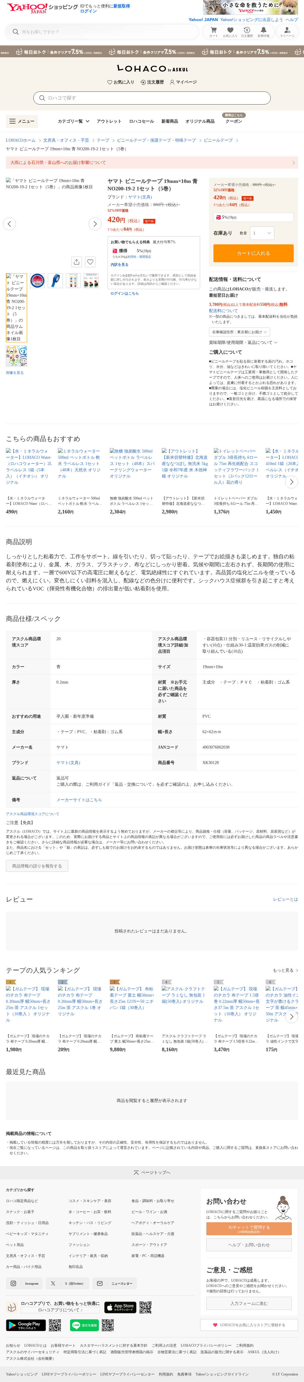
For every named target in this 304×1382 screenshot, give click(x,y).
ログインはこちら (124, 293)
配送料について (223, 311)
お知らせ (13, 1345)
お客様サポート (63, 1345)
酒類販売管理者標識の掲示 (131, 1352)
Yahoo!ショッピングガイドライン (222, 1374)
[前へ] (9, 223)
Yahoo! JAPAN (203, 19)
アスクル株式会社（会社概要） (31, 1358)
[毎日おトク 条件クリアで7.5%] (152, 51)
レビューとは (285, 899)
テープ (103, 140)
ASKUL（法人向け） (264, 1352)
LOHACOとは (35, 1345)
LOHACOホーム (21, 140)
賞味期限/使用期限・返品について (241, 342)
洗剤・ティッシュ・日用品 (27, 1223)
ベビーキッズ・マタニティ (27, 1234)
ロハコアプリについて (59, 1310)
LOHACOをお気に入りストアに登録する (252, 1325)
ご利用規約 (245, 1345)
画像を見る (15, 373)
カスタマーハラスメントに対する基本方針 (114, 1345)
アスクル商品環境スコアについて (32, 814)
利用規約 (166, 1374)
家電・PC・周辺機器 (148, 1256)
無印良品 (76, 1267)
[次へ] (95, 223)
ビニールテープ (218, 140)
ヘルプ (292, 19)
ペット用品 (15, 1245)
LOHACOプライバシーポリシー (206, 1345)
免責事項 (184, 1374)
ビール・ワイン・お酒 (149, 1212)
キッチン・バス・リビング (90, 1223)
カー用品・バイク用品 (24, 1267)
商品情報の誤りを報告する (37, 866)
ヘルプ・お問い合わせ (249, 1245)
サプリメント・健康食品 (88, 1234)
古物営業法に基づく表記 (177, 1352)
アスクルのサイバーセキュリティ (32, 1352)
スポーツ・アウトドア (149, 1245)
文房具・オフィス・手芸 (66, 140)
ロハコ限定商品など (22, 1201)
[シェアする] (76, 262)
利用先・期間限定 (139, 256)
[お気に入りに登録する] (90, 262)
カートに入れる (253, 253)
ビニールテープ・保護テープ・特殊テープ (156, 140)
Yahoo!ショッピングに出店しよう (251, 19)
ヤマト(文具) (140, 197)
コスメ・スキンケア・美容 (90, 1201)
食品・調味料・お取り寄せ (153, 1201)
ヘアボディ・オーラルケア (153, 1223)
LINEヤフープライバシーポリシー (69, 1374)
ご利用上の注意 (164, 1345)
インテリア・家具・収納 (88, 1256)
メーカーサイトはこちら (79, 800)
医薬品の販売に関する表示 (222, 1352)
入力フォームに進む (249, 1303)
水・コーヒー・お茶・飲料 (90, 1212)
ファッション (79, 1245)
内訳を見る (120, 265)
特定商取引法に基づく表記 (85, 1352)
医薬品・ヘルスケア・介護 (153, 1234)
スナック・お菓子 (20, 1212)
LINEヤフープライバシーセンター (127, 1374)
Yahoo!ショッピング (22, 1374)
